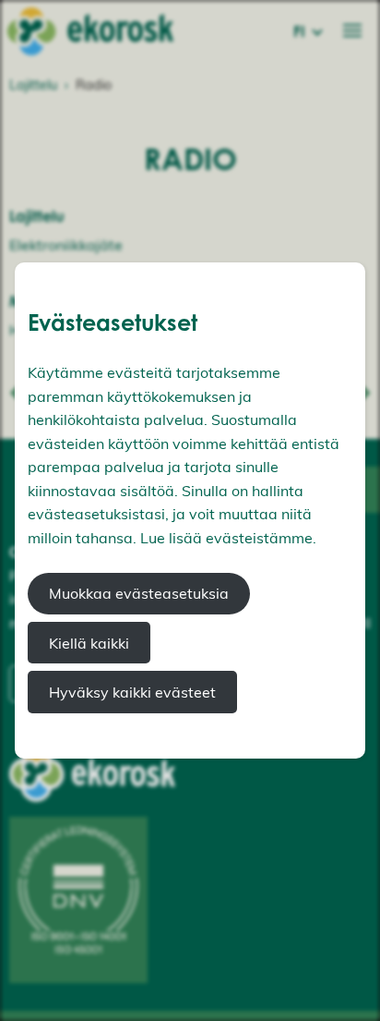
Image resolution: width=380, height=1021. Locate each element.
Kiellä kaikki (89, 643)
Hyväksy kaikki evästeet (132, 692)
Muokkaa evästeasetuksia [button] (139, 593)
